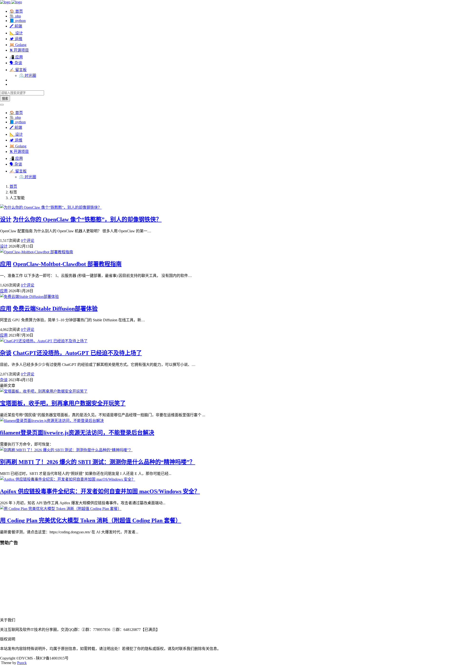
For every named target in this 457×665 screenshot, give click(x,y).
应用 (5, 264)
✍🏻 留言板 (18, 70)
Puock (22, 663)
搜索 (5, 98)
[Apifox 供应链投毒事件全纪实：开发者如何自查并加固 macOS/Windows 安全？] (67, 479)
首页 (13, 186)
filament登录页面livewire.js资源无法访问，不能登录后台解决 (77, 433)
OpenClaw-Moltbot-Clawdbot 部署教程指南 (67, 264)
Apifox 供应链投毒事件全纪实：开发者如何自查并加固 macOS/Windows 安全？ (100, 491)
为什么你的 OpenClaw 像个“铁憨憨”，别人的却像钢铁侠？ (87, 219)
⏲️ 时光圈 (27, 75)
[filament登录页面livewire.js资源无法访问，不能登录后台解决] (52, 421)
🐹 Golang (18, 45)
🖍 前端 (16, 26)
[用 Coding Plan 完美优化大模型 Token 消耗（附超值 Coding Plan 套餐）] (60, 509)
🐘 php (15, 16)
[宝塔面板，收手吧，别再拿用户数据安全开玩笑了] (44, 391)
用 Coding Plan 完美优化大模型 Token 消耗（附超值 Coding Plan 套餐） (90, 520)
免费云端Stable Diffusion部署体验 (55, 309)
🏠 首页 (16, 11)
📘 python (18, 21)
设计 (5, 219)
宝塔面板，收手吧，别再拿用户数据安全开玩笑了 (63, 403)
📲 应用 (16, 57)
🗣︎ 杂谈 (16, 63)
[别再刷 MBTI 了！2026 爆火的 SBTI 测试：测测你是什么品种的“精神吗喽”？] (66, 450)
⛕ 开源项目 (19, 50)
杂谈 (5, 353)
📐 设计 (16, 33)
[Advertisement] (143, 583)
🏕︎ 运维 (16, 39)
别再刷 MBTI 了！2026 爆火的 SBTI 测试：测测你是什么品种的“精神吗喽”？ (97, 462)
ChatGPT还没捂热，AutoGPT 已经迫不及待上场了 (77, 353)
